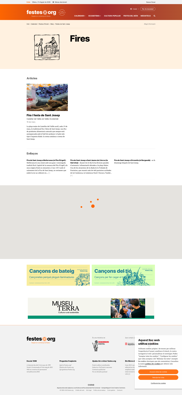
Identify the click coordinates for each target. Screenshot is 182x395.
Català (134, 9)
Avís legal (89, 390)
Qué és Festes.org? (66, 365)
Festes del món (130, 16)
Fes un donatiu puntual (99, 372)
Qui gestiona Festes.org (67, 369)
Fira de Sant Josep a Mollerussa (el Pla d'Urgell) (46, 160)
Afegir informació (149, 24)
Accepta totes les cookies (158, 372)
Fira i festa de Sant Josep (43, 115)
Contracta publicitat (98, 369)
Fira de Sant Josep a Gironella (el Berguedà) (132, 160)
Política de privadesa (99, 390)
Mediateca (146, 16)
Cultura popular (112, 16)
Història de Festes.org (67, 367)
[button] (93, 206)
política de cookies (152, 364)
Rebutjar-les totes (158, 377)
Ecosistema (94, 16)
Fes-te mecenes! (148, 9)
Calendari (79, 16)
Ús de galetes (111, 390)
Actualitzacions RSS (33, 372)
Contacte (119, 390)
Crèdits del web (79, 390)
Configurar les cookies (158, 383)
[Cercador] (154, 16)
